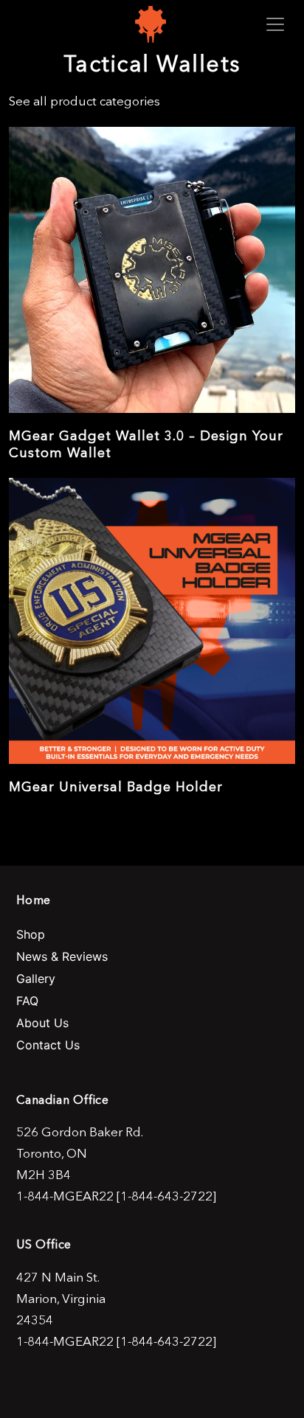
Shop (30, 934)
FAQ (27, 1000)
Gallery (35, 978)
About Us (42, 1022)
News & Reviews (62, 956)
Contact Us (48, 1045)
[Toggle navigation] (275, 24)
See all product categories (84, 100)
